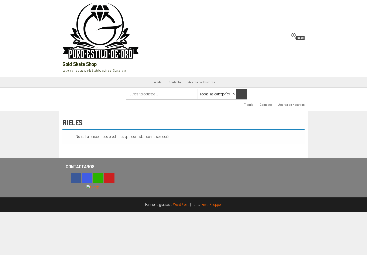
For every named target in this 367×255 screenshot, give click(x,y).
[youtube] (109, 178)
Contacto (175, 82)
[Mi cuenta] (285, 38)
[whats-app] (98, 178)
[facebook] (76, 178)
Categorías (79, 94)
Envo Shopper (212, 204)
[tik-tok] (92, 186)
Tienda (156, 82)
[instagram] (87, 178)
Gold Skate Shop (79, 64)
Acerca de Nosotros (201, 82)
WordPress (181, 204)
